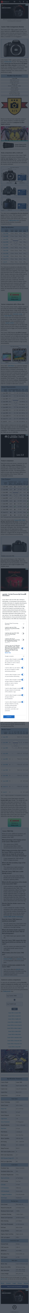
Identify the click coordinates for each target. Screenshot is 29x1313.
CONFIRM (9, 716)
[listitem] (14, 624)
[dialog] (14, 656)
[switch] (23, 628)
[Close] (25, 594)
